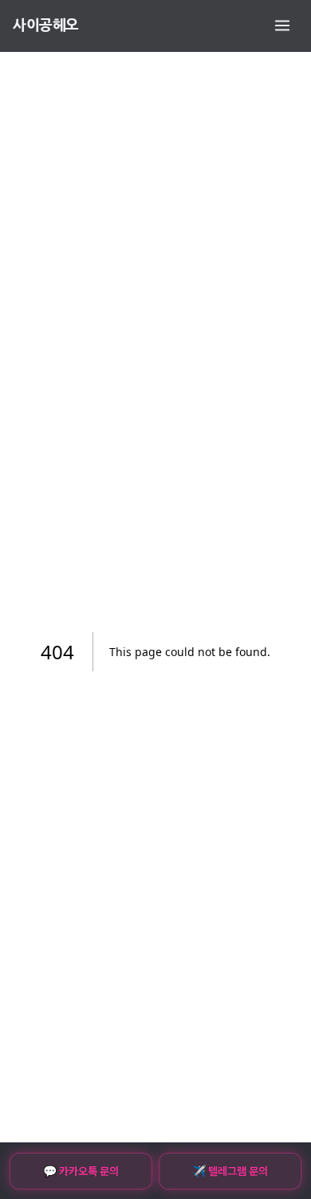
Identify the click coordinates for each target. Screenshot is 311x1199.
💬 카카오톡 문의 (81, 1171)
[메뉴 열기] (282, 25)
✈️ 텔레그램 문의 (230, 1171)
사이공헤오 (46, 25)
